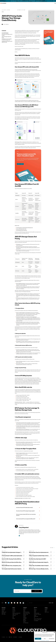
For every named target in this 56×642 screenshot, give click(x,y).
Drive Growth (3, 614)
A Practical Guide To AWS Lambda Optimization (12, 555)
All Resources (36, 620)
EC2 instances (26, 69)
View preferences (51, 638)
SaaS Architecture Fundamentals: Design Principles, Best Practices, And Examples (39, 562)
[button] (54, 632)
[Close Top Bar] (53, 0)
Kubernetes (24, 617)
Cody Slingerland (23, 527)
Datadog (24, 616)
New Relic (24, 620)
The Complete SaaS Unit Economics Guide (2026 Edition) (12, 568)
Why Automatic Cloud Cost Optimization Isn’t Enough (39, 552)
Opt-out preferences (42, 640)
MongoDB (24, 619)
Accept (38, 638)
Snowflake (24, 615)
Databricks (24, 618)
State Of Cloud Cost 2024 (37, 618)
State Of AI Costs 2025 (37, 619)
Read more (23, 552)
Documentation (36, 616)
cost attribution (21, 483)
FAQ (34, 617)
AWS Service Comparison (37, 614)
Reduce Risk (3, 613)
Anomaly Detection (15, 614)
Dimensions (14, 615)
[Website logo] (3, 3)
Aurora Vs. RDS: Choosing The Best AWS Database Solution (12, 559)
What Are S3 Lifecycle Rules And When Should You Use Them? (12, 562)
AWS (2, 11)
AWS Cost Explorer (18, 476)
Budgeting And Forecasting (16, 613)
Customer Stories (36, 613)
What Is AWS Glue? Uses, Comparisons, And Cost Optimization (12, 565)
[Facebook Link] (19, 535)
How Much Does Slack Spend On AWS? (37, 559)
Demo (13, 617)
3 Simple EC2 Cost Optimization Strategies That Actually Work (12, 552)
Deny (45, 638)
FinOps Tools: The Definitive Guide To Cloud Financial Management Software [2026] (39, 565)
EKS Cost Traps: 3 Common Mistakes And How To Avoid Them (39, 568)
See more (51, 547)
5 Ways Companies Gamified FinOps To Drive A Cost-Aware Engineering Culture (39, 555)
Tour (13, 616)
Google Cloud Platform (26, 613)
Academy (35, 615)
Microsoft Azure (25, 614)
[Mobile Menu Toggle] (55, 3)
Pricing (14, 618)
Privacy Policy (47, 640)
